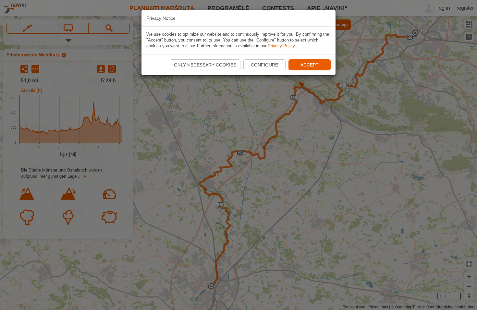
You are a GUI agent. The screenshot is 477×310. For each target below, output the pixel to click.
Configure (264, 64)
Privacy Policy (281, 45)
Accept (309, 64)
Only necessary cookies (205, 64)
